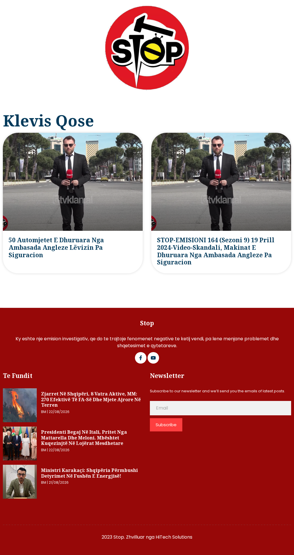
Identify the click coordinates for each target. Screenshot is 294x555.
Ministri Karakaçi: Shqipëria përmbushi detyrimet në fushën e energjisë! (89, 473)
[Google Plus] (153, 358)
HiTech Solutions (174, 537)
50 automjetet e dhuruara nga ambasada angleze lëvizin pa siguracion (56, 247)
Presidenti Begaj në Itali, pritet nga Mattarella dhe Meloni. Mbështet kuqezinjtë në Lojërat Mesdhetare (84, 437)
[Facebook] (140, 358)
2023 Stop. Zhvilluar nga (129, 537)
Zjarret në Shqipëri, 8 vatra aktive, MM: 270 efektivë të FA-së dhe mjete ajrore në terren (91, 399)
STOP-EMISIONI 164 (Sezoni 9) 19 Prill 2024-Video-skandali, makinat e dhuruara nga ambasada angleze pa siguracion (215, 251)
